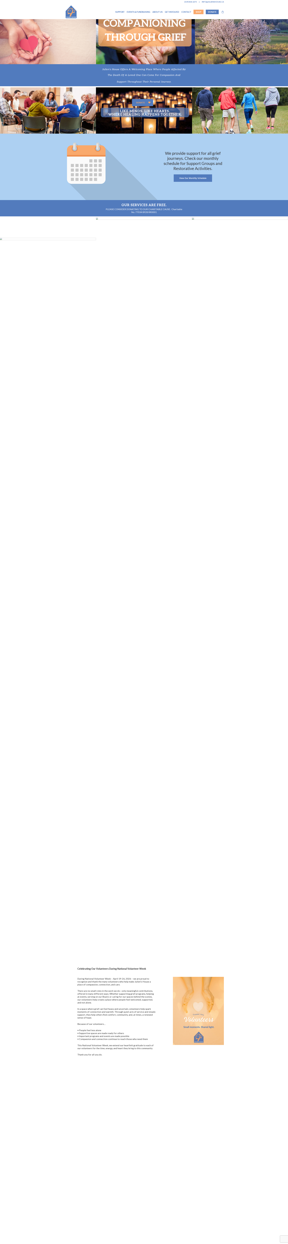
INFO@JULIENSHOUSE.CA (213, 1)
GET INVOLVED (172, 12)
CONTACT (186, 12)
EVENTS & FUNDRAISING (138, 12)
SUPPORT (120, 12)
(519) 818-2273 (190, 1)
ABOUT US (157, 12)
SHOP (198, 12)
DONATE (212, 12)
